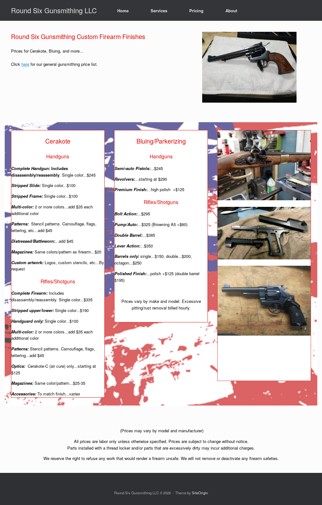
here (25, 64)
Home (123, 11)
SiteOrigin (200, 492)
